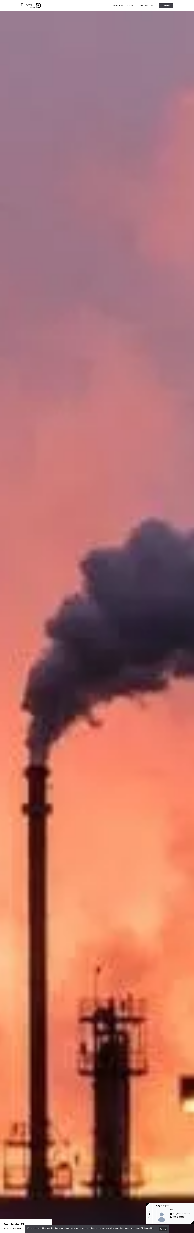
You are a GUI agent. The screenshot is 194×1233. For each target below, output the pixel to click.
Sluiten (163, 1229)
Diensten (7, 1228)
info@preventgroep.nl (181, 1214)
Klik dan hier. (148, 1228)
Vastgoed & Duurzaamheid (23, 1228)
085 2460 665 (178, 1217)
